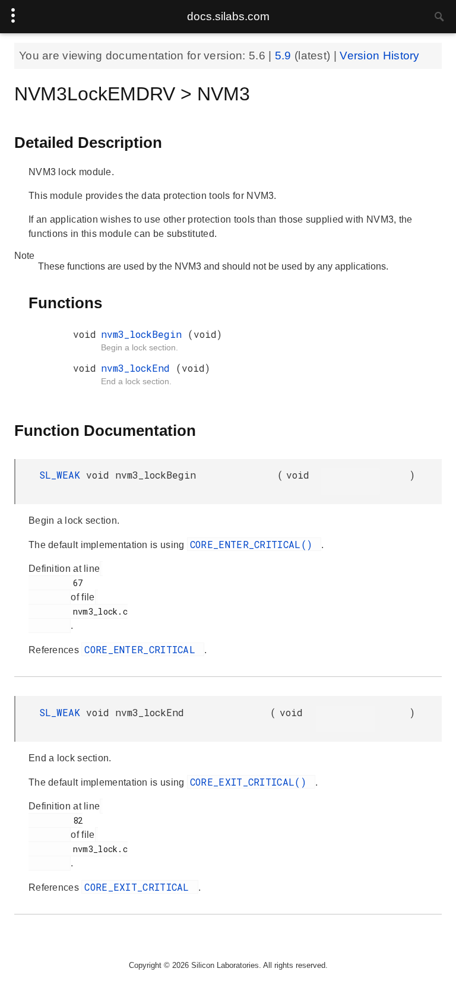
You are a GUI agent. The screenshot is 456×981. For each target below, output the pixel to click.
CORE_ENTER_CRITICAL (142, 649)
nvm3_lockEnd (138, 368)
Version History (380, 55)
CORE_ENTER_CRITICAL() (254, 544)
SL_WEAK (62, 475)
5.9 (284, 55)
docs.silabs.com (228, 16)
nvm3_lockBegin (144, 334)
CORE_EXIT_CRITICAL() (251, 782)
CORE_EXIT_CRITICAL (139, 887)
